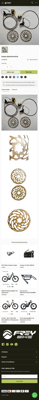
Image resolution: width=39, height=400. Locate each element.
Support (4, 357)
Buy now (29, 72)
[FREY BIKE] (8, 3)
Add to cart (10, 72)
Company (5, 352)
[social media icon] (3, 344)
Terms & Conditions (8, 362)
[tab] (6, 90)
